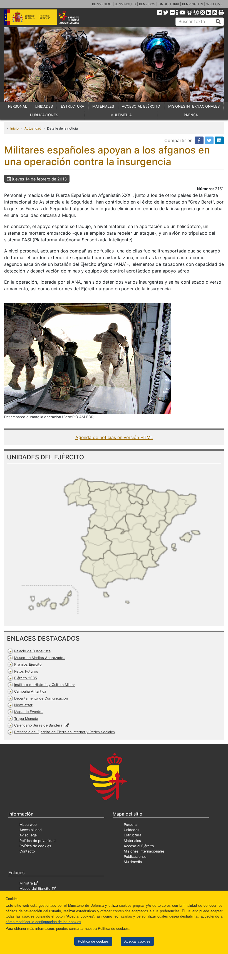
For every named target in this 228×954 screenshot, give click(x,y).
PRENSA (191, 115)
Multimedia (133, 862)
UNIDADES (44, 106)
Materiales (132, 841)
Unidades (131, 830)
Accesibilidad (30, 830)
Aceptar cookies (137, 941)
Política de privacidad (37, 841)
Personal (131, 824)
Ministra (26, 883)
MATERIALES (103, 106)
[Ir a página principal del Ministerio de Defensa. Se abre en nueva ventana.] (30, 16)
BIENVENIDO (101, 4)
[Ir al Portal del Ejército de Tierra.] (73, 16)
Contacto (27, 851)
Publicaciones (135, 856)
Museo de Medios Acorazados (39, 658)
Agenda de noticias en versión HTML (114, 437)
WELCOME (214, 4)
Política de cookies (93, 941)
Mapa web (28, 824)
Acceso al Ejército (139, 846)
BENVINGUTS (125, 4)
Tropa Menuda (26, 719)
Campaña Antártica (30, 691)
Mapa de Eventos (28, 712)
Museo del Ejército (35, 888)
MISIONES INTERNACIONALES (194, 106)
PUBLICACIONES (44, 115)
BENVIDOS (147, 4)
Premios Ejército (28, 664)
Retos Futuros (26, 671)
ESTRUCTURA (72, 106)
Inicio (14, 128)
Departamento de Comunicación (41, 698)
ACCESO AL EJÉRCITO (141, 106)
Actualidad (32, 128)
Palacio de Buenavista (32, 651)
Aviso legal (28, 835)
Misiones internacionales (144, 851)
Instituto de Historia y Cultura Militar (44, 685)
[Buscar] (218, 21)
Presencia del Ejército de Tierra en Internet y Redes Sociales (64, 732)
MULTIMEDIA (121, 115)
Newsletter (23, 705)
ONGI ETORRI (168, 4)
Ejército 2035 (25, 678)
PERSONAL (17, 106)
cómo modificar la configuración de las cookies (43, 922)
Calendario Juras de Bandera (38, 725)
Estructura (132, 835)
